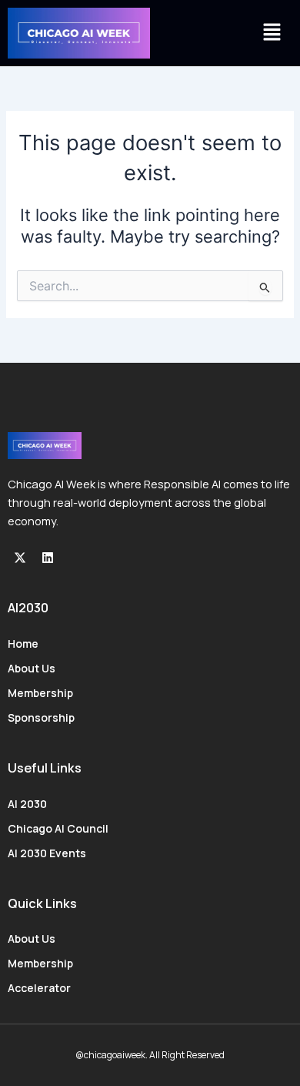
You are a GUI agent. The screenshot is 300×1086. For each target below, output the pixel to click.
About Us (31, 668)
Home (23, 643)
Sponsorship (41, 717)
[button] (272, 32)
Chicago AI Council (58, 828)
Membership (40, 692)
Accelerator (39, 987)
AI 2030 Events (47, 853)
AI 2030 (27, 803)
